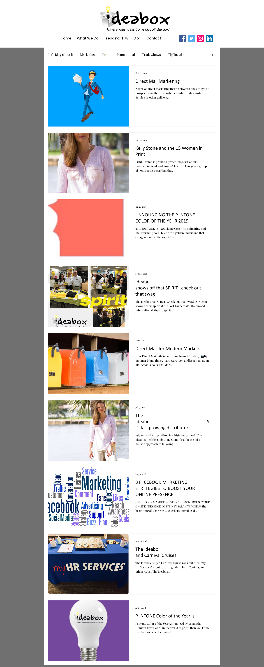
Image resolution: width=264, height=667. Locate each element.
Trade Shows (151, 54)
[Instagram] (200, 38)
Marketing (87, 54)
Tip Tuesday (176, 54)
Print (106, 54)
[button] (212, 55)
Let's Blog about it (60, 54)
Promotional (126, 54)
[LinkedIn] (209, 38)
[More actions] (209, 73)
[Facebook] (182, 38)
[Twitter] (191, 38)
